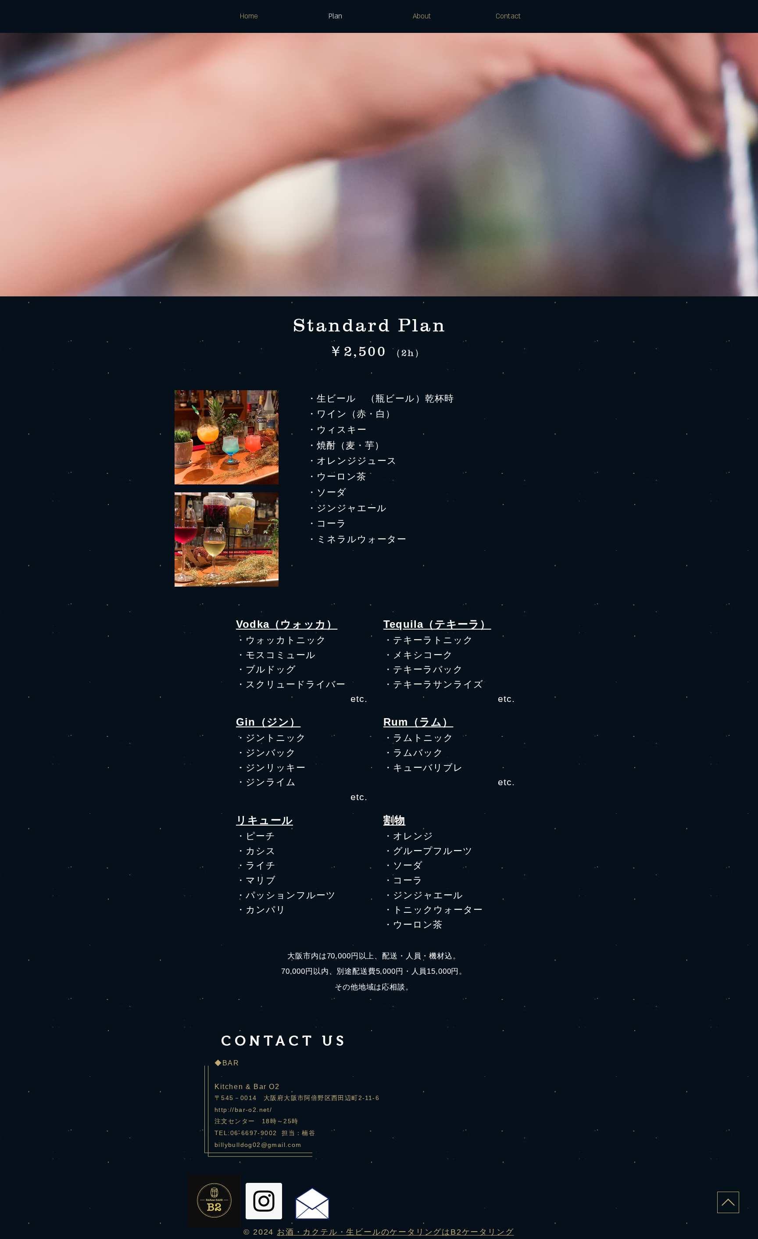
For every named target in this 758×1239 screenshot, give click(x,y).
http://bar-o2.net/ (243, 1109)
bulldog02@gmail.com (265, 1144)
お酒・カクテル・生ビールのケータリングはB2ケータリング (395, 1232)
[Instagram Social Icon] (264, 1201)
